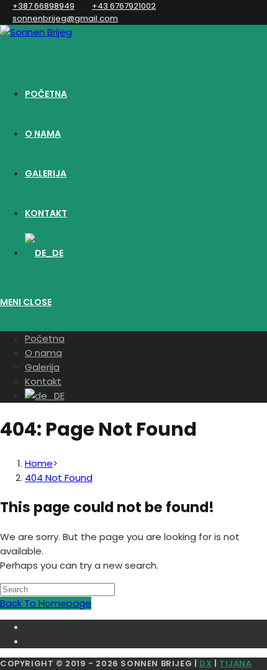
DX (205, 663)
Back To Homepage (45, 603)
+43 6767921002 (124, 6)
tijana (235, 663)
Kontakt (43, 381)
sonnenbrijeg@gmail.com (65, 18)
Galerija (42, 367)
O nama (43, 352)
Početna (45, 338)
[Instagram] (146, 640)
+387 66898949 (43, 6)
